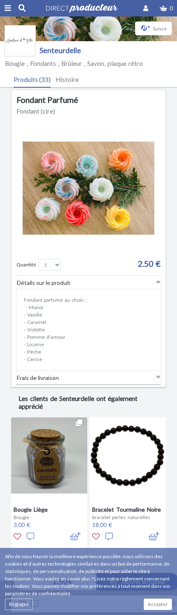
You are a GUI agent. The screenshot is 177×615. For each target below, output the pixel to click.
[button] (166, 8)
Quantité (26, 264)
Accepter (158, 604)
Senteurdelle (60, 50)
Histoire (67, 79)
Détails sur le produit (43, 282)
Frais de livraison (38, 377)
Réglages (19, 604)
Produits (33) (32, 79)
